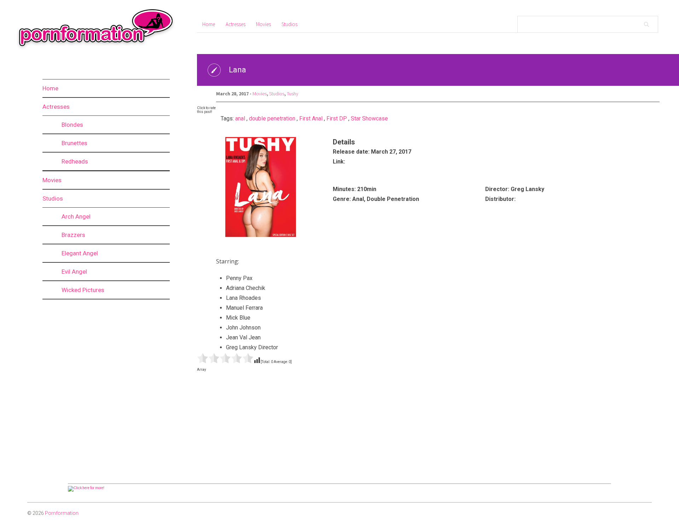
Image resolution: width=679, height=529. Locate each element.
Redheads (75, 161)
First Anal (311, 118)
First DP (336, 118)
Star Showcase (369, 118)
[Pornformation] (91, 49)
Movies (52, 180)
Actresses (56, 106)
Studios (52, 198)
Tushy (292, 93)
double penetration (272, 118)
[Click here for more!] (86, 488)
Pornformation (62, 513)
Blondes (72, 124)
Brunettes (74, 143)
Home (50, 88)
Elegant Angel (80, 253)
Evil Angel (74, 271)
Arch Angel (76, 216)
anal (240, 118)
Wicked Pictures (83, 289)
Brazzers (73, 234)
